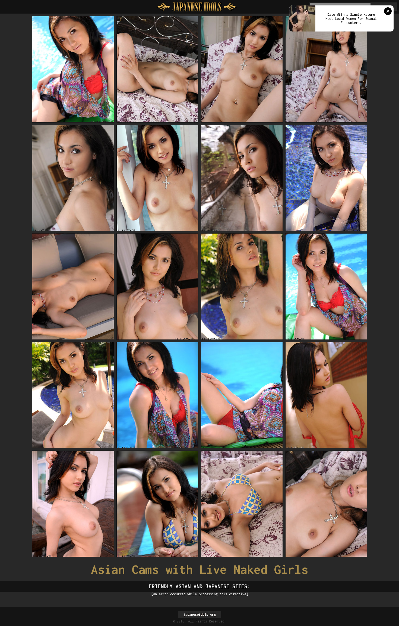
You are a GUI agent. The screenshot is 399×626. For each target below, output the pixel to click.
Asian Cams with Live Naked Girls (199, 569)
